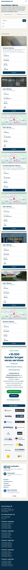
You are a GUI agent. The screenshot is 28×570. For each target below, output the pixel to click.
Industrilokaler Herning (6, 542)
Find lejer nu (14, 395)
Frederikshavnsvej (8, 481)
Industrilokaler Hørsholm (6, 544)
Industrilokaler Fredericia (6, 552)
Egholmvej (6, 487)
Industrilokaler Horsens (6, 535)
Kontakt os (3, 518)
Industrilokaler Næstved (6, 547)
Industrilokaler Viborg (6, 551)
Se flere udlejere (14, 405)
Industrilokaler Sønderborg (7, 564)
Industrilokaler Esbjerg (6, 528)
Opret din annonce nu (14, 391)
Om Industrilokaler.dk (6, 516)
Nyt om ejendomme (5, 517)
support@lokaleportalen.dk (7, 510)
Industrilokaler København (7, 523)
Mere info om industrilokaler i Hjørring (9, 11)
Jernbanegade (7, 485)
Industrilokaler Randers (6, 532)
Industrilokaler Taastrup (6, 556)
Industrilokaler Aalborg (6, 527)
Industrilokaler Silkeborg (6, 543)
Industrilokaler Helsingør (6, 545)
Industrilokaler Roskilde (6, 537)
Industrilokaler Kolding (6, 534)
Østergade (6, 479)
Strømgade (6, 483)
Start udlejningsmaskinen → (14, 399)
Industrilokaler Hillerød (6, 562)
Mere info (14, 72)
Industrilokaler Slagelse (6, 561)
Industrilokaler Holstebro (6, 555)
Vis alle (14, 495)
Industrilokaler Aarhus (6, 524)
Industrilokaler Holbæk (6, 563)
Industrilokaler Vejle (5, 536)
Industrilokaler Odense (6, 525)
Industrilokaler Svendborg (7, 565)
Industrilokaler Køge (5, 554)
